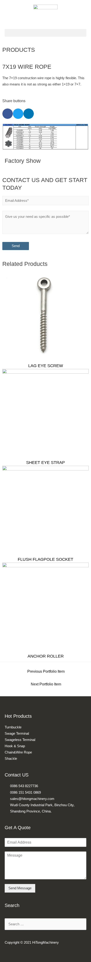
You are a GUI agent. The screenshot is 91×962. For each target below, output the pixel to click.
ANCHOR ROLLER (46, 656)
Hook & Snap (15, 746)
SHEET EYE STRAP (45, 462)
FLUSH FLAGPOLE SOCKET (45, 559)
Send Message (20, 888)
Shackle (11, 758)
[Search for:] (45, 924)
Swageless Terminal (20, 740)
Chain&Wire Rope (18, 752)
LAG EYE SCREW (45, 365)
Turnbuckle (13, 727)
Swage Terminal (17, 733)
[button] (45, 33)
